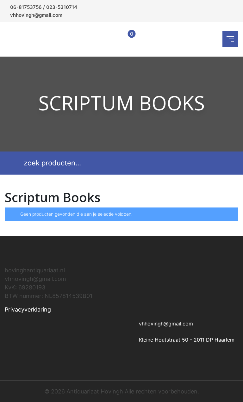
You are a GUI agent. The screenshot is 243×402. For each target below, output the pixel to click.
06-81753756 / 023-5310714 (43, 7)
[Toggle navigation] (230, 39)
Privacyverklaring (28, 309)
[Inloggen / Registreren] (112, 39)
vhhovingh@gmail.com (36, 15)
